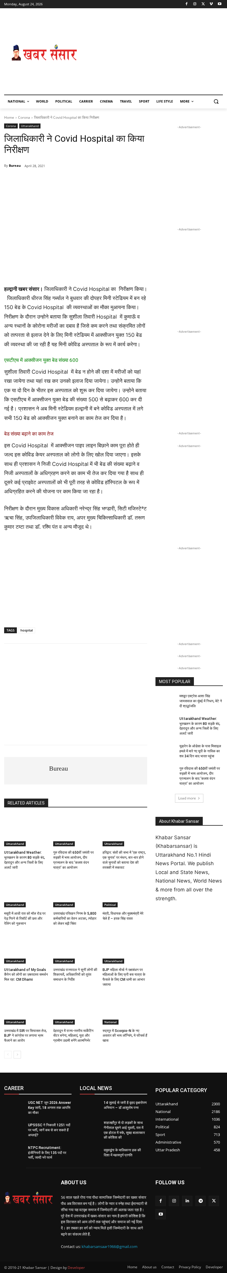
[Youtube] (219, 4)
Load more (187, 798)
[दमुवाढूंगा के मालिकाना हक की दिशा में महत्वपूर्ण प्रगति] (90, 1155)
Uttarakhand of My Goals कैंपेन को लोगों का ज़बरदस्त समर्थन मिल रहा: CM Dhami (26, 975)
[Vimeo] (211, 4)
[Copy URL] (113, 181)
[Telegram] (58, 181)
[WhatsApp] (45, 181)
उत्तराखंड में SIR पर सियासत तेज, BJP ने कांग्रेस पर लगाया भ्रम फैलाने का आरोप (25, 1036)
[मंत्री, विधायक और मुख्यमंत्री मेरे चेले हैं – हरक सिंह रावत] (125, 891)
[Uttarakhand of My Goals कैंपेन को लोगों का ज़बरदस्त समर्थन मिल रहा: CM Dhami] (26, 948)
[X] (203, 4)
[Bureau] (26, 770)
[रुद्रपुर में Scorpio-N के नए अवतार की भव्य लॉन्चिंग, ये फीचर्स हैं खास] (125, 1009)
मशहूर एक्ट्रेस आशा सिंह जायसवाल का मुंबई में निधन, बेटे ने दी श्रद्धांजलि (200, 701)
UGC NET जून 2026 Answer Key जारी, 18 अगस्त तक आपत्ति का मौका (49, 1108)
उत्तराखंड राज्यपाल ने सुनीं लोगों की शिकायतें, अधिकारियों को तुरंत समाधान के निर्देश (75, 975)
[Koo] (99, 181)
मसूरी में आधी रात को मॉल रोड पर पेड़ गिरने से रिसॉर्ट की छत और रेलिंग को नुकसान (25, 918)
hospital (26, 630)
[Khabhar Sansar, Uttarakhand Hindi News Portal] (44, 53)
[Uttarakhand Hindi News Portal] (28, 1198)
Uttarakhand (30, 126)
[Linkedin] (187, 1201)
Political (110, 905)
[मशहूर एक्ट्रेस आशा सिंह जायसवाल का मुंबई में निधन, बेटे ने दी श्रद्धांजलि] (165, 701)
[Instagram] (195, 4)
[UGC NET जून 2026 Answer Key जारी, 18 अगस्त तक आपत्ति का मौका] (14, 1107)
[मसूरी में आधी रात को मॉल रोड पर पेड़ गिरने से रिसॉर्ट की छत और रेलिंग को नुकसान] (26, 891)
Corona (24, 117)
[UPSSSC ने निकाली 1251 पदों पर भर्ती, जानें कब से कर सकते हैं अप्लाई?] (14, 1130)
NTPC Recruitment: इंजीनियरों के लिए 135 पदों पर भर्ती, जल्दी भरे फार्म (47, 1153)
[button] (216, 101)
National (110, 1022)
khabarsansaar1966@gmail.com (109, 1246)
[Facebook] (186, 4)
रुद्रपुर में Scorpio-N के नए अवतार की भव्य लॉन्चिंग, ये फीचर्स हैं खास (125, 1036)
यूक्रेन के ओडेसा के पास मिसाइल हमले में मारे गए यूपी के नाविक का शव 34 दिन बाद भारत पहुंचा (200, 751)
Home (9, 117)
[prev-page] (8, 1054)
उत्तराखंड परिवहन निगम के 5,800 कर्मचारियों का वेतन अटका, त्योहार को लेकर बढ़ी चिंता (74, 918)
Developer (76, 1267)
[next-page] (17, 1054)
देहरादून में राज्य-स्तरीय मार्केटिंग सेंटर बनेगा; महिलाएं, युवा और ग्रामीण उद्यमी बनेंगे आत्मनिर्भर (73, 1036)
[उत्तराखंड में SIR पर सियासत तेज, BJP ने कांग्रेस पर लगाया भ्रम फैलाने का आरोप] (26, 1009)
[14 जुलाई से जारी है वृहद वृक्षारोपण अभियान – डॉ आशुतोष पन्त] (90, 1107)
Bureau (15, 165)
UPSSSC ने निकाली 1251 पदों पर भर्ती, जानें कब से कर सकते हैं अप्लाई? (49, 1130)
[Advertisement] (154, 52)
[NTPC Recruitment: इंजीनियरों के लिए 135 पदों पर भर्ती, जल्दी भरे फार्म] (14, 1152)
